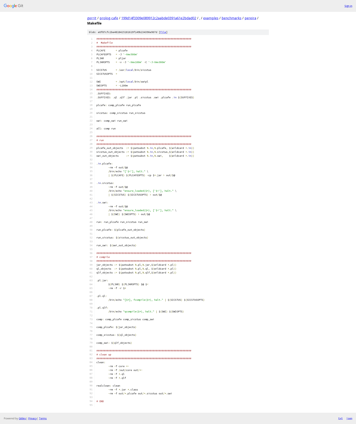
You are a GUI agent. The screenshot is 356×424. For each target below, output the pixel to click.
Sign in (348, 6)
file (163, 32)
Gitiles (22, 418)
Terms (43, 418)
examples (210, 18)
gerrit (91, 18)
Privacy (32, 418)
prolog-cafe (109, 18)
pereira (250, 18)
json (349, 418)
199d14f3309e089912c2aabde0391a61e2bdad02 (158, 18)
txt (340, 418)
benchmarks (231, 18)
